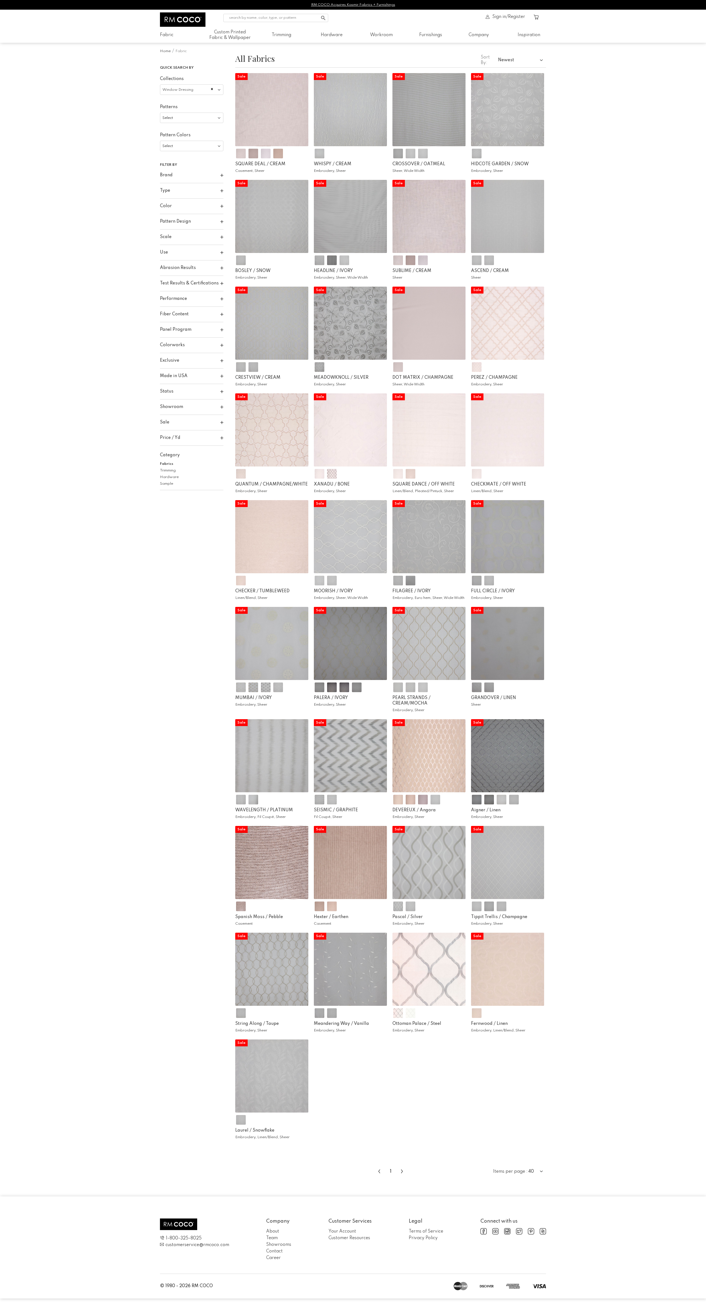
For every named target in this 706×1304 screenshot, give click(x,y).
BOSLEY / (253, 271)
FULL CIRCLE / (493, 591)
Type (165, 190)
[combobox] (191, 89)
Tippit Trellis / (499, 917)
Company (479, 35)
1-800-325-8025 (184, 1238)
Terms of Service (426, 1231)
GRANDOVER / (493, 698)
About (272, 1231)
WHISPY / (332, 164)
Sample (166, 484)
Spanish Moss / (259, 917)
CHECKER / (262, 591)
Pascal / (407, 917)
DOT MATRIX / (422, 377)
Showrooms (278, 1244)
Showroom (171, 407)
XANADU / (332, 484)
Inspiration (529, 35)
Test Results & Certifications (189, 283)
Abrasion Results (178, 268)
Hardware (332, 35)
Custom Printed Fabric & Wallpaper (230, 35)
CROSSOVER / (418, 164)
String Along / (257, 1024)
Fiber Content (174, 314)
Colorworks (172, 345)
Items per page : (510, 1171)
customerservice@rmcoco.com (197, 1245)
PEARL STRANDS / (411, 701)
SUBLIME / (411, 271)
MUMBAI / (253, 698)
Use (164, 252)
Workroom (381, 35)
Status (166, 391)
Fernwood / (489, 1024)
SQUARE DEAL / (260, 164)
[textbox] (191, 118)
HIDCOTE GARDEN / (500, 164)
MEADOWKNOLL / (341, 377)
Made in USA (174, 376)
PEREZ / (494, 377)
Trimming (281, 35)
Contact (274, 1251)
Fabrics (166, 464)
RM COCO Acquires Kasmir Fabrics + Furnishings (353, 5)
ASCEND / (490, 271)
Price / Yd (170, 438)
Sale (164, 422)
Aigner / (486, 810)
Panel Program (175, 329)
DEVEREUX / (414, 810)
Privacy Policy (423, 1238)
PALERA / (331, 698)
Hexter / (331, 917)
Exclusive (169, 360)
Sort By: (485, 60)
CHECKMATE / (498, 484)
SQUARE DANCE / (423, 484)
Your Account (342, 1231)
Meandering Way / (341, 1024)
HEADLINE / (333, 271)
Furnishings (430, 35)
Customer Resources (349, 1238)
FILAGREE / (411, 591)
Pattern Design (175, 221)
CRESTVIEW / (257, 377)
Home (165, 51)
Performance (173, 299)
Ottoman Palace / (416, 1024)
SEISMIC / (336, 810)
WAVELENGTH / (264, 810)
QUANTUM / (271, 484)
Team (272, 1238)
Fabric (166, 35)
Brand (166, 175)
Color (166, 206)
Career (273, 1258)
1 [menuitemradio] (390, 1171)
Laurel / (254, 1130)
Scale (166, 237)
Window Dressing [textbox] (177, 90)
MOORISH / (333, 591)
